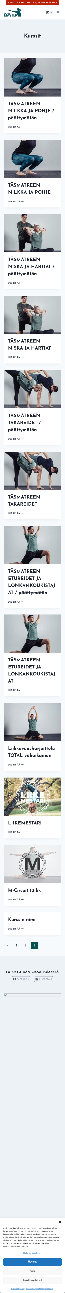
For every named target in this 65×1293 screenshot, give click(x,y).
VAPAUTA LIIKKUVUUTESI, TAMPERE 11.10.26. (32, 3)
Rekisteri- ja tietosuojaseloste (39, 1288)
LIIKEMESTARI (25, 823)
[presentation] (32, 77)
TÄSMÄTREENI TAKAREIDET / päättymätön (25, 423)
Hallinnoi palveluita (31, 1253)
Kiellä (33, 1271)
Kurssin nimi (22, 919)
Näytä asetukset (32, 1280)
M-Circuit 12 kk (24, 890)
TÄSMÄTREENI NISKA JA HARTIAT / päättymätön (31, 267)
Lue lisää (16, 127)
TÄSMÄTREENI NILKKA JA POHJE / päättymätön (31, 111)
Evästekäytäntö (17, 1288)
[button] (60, 1221)
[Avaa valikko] (58, 12)
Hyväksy (32, 1262)
